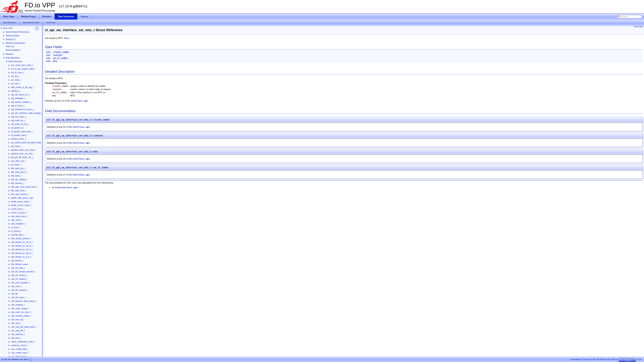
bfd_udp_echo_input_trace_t (24, 187)
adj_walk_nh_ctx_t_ (20, 124)
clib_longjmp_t (17, 305)
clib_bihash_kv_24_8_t (21, 246)
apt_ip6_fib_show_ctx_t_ (22, 157)
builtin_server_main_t (21, 205)
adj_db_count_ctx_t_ (20, 95)
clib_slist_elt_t (17, 319)
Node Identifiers (13, 50)
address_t (15, 91)
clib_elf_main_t (18, 268)
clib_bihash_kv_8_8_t (21, 257)
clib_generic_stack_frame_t (23, 301)
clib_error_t (16, 286)
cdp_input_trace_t (19, 216)
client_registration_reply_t (23, 342)
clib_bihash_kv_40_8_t (21, 249)
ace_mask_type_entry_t (22, 65)
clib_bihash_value (19, 264)
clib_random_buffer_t (21, 316)
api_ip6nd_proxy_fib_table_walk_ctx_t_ (29, 142)
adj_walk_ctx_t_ (18, 120)
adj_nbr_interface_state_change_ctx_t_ (29, 113)
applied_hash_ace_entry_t (23, 150)
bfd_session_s (17, 183)
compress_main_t (19, 345)
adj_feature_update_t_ (21, 102)
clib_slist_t (16, 323)
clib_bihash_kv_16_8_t (21, 242)
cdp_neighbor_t (18, 224)
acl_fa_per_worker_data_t (23, 69)
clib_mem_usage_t (20, 308)
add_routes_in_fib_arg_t (22, 87)
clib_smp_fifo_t (18, 330)
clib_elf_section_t (19, 275)
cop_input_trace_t (19, 356)
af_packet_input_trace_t (22, 131)
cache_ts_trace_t (19, 213)
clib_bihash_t (17, 260)
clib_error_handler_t (20, 283)
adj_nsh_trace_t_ (19, 117)
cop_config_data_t (19, 349)
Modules (10, 54)
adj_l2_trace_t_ (18, 106)
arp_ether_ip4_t (18, 161)
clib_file (14, 294)
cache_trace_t (17, 209)
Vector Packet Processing (17, 32)
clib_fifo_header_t (19, 290)
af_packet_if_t (17, 128)
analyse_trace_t (18, 139)
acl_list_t (15, 76)
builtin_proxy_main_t (20, 201)
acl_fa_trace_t (17, 72)
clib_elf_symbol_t (19, 279)
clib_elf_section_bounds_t (23, 271)
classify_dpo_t (17, 235)
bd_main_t (16, 165)
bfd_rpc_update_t (19, 179)
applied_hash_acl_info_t (22, 154)
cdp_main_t (16, 220)
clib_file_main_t (18, 297)
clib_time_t (16, 338)
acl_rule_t (15, 83)
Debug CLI (11, 39)
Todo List (10, 46)
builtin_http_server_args (22, 198)
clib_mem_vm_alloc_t (21, 312)
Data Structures (13, 58)
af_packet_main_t (19, 135)
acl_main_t (16, 80)
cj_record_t (16, 231)
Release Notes (12, 36)
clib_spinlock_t (18, 334)
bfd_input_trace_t (19, 172)
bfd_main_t (16, 176)
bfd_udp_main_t (18, 190)
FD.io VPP (7, 28)
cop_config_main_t (20, 353)
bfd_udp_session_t (20, 194)
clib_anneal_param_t (21, 238)
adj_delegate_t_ (18, 98)
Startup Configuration (15, 43)
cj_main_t (15, 227)
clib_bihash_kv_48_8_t (21, 253)
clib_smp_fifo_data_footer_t (23, 327)
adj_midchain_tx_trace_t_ (23, 109)
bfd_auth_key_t (18, 168)
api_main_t (16, 146)
